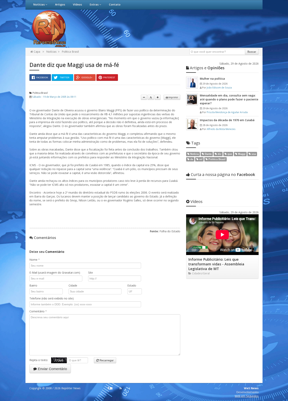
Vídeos (77, 4)
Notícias (39, 4)
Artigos (60, 4)
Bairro (33, 285)
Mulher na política (212, 78)
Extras (94, 4)
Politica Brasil (70, 51)
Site (90, 272)
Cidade (73, 285)
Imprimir (173, 97)
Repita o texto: (40, 360)
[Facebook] (108, 388)
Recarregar (106, 360)
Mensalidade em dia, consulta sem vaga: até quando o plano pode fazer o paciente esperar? (229, 99)
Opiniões (207, 67)
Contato (114, 4)
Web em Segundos (247, 396)
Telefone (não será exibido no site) (51, 298)
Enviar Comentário (52, 369)
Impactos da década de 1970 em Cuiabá (227, 120)
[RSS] (121, 388)
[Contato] (111, 388)
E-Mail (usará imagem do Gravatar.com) (54, 272)
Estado (131, 285)
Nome (34, 259)
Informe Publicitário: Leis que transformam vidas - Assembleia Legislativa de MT (216, 264)
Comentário (38, 311)
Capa (36, 51)
